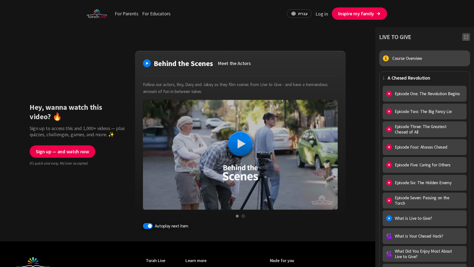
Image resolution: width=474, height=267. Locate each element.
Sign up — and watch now (62, 151)
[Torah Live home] (97, 13)
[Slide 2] (243, 216)
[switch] (148, 226)
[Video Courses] (466, 37)
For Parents (126, 13)
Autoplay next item (171, 226)
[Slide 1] (237, 216)
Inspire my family (356, 13)
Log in (322, 14)
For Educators (156, 13)
